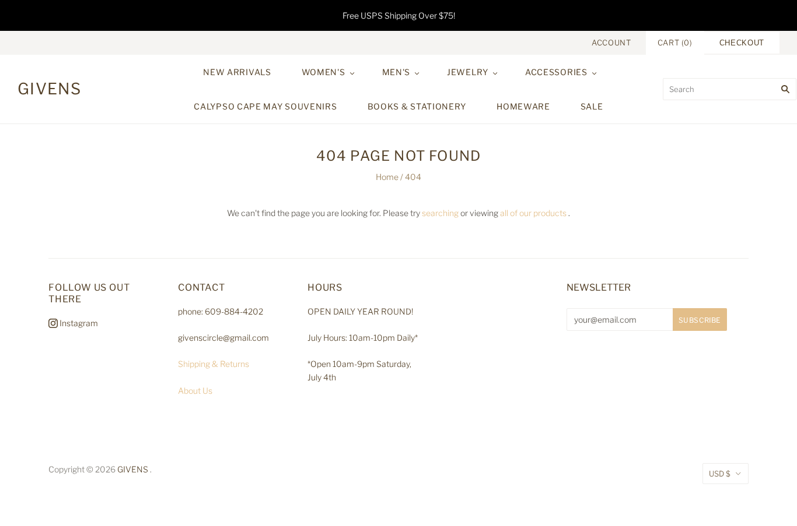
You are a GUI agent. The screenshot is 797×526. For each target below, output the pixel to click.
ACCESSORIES (556, 72)
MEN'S (396, 72)
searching (440, 213)
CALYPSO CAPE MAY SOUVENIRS (265, 106)
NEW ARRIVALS (237, 72)
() (675, 42)
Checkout (741, 42)
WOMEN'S (323, 72)
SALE (592, 106)
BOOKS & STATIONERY (417, 106)
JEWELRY (467, 72)
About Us (195, 391)
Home (387, 177)
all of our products (533, 213)
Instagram (78, 323)
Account (611, 42)
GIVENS (132, 469)
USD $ (719, 473)
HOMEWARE (523, 106)
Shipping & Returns (213, 364)
